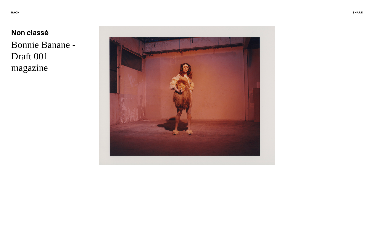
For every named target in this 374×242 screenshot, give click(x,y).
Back (23, 13)
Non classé (30, 33)
